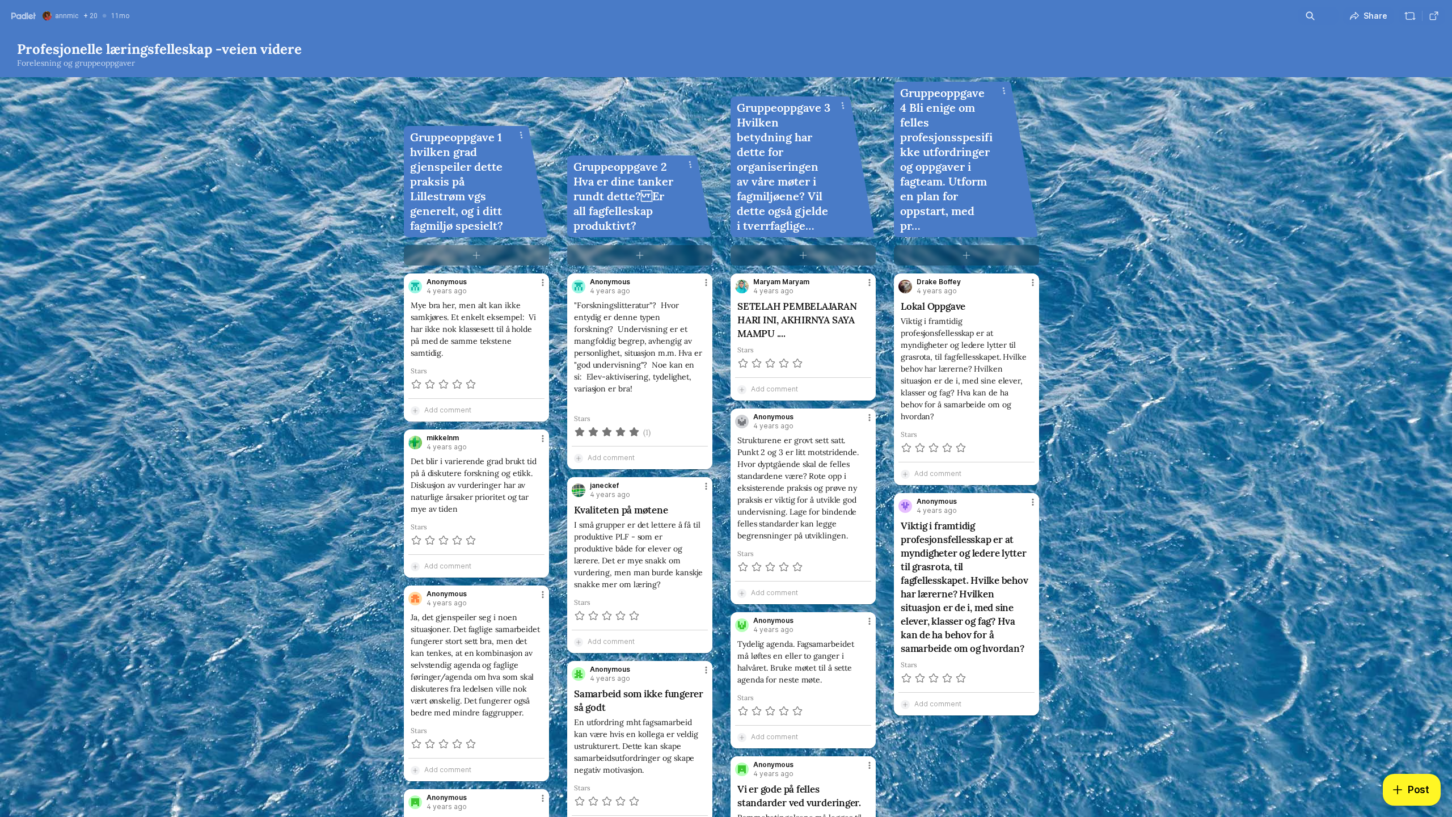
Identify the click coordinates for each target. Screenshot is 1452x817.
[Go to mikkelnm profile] (415, 442)
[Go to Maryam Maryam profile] (742, 286)
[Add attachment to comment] (415, 410)
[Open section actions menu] (521, 135)
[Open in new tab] (1434, 16)
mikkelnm (443, 438)
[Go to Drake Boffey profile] (905, 286)
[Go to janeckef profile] (578, 490)
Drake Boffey (939, 282)
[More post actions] (543, 282)
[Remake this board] (1410, 16)
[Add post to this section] (476, 255)
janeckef (604, 486)
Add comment (447, 410)
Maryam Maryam (781, 282)
